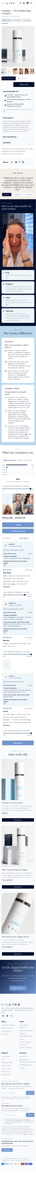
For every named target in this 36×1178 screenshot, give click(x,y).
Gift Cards (5, 1034)
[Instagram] (12, 162)
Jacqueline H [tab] (18, 194)
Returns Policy (7, 1065)
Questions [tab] (20, 518)
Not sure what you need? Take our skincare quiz (17, 110)
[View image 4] (20, 71)
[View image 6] (32, 71)
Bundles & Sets (7, 1028)
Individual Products (8, 1025)
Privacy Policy (6, 1068)
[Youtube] (16, 162)
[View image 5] (26, 71)
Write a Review (22, 531)
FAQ (3, 1059)
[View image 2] (9, 71)
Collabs (22, 1068)
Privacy (31, 1134)
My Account (24, 1056)
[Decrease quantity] (3, 84)
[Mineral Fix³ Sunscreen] (18, 779)
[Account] (23, 3)
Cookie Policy (6, 1074)
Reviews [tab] (7, 518)
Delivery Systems (26, 1047)
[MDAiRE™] (8, 3)
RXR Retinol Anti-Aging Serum (15, 937)
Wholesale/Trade (26, 1065)
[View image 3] (15, 71)
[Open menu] (31, 3)
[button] (18, 465)
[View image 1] (4, 71)
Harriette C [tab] (29, 194)
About (22, 1039)
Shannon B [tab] (7, 194)
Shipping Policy (7, 1062)
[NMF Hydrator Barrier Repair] (18, 846)
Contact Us (5, 1056)
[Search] (20, 3)
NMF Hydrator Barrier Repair (15, 870)
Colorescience (6, 1031)
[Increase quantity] (10, 84)
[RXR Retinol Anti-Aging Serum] (18, 913)
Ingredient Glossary (26, 1030)
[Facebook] (23, 162)
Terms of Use (6, 1071)
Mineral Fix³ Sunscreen (12, 803)
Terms (25, 1134)
